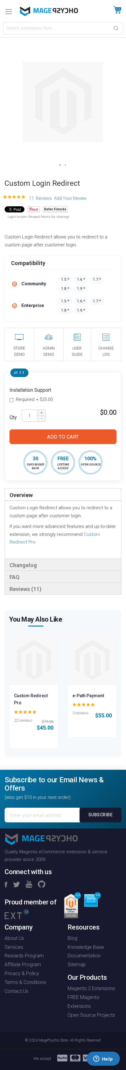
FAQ (14, 577)
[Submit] (116, 28)
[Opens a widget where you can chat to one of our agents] (103, 1059)
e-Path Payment (88, 695)
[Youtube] (29, 885)
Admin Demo (49, 351)
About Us (14, 938)
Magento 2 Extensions (91, 988)
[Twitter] (16, 885)
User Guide (77, 351)
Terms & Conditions (25, 982)
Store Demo (19, 351)
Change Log (106, 351)
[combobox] (63, 28)
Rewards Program (24, 956)
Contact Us (16, 991)
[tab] (63, 494)
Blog (72, 938)
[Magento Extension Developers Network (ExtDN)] (17, 913)
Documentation (84, 956)
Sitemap (77, 964)
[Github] (41, 885)
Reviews (24, 589)
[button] (60, 165)
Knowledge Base (86, 947)
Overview (21, 495)
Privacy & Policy (22, 973)
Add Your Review (70, 198)
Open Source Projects (91, 1015)
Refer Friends (55, 209)
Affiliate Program (23, 964)
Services (14, 947)
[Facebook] (6, 885)
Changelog (23, 565)
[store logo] (49, 11)
